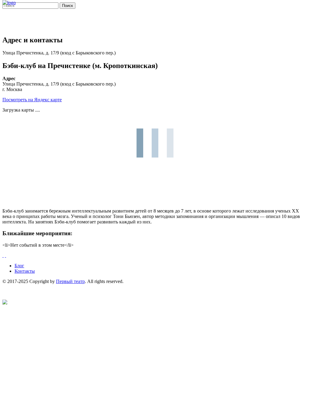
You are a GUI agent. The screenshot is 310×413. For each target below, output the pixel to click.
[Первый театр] (9, 2)
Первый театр (70, 281)
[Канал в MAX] (4, 302)
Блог (19, 265)
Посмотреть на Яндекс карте (32, 99)
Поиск (67, 5)
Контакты (25, 271)
